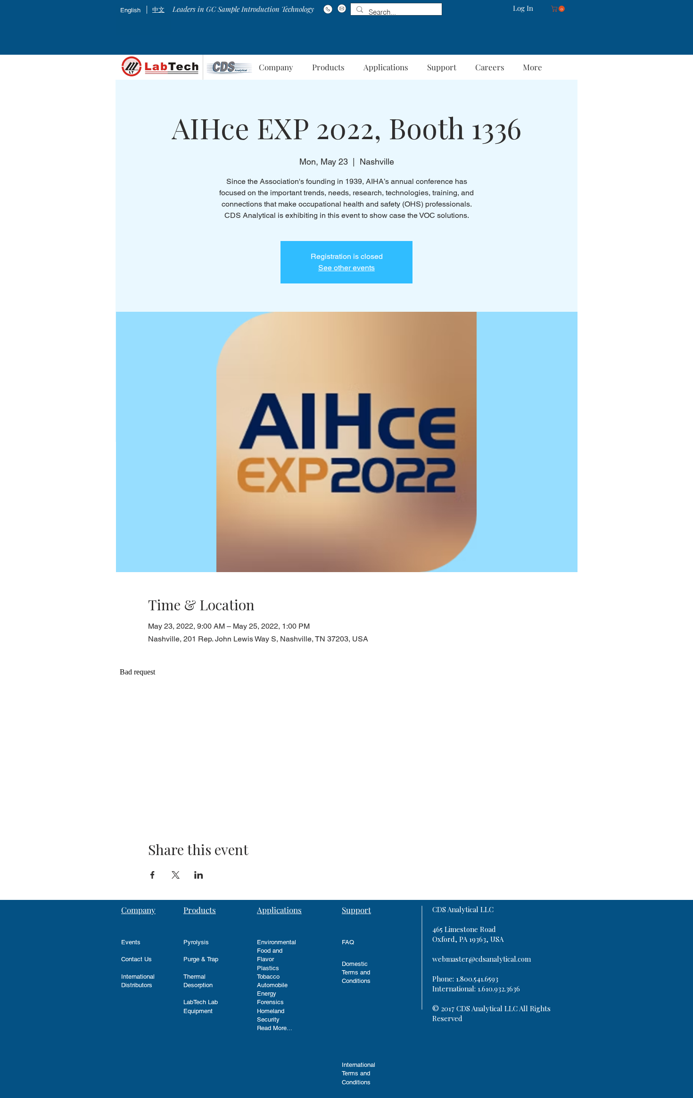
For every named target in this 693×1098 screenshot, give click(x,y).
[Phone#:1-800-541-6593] (327, 9)
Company (138, 910)
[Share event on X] (175, 875)
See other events (346, 267)
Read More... (274, 1027)
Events (130, 942)
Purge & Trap (200, 959)
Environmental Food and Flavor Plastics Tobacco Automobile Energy (276, 968)
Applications (279, 910)
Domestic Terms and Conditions (356, 972)
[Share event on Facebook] (152, 875)
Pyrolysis (196, 942)
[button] (558, 9)
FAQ (348, 942)
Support (356, 910)
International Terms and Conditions (358, 1073)
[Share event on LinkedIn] (198, 875)
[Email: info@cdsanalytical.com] (341, 8)
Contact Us (136, 959)
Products (199, 910)
